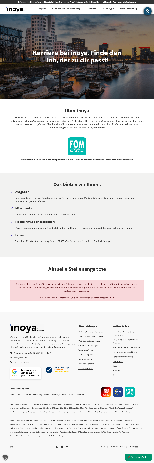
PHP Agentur (109, 428)
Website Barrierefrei (85, 432)
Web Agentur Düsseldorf (19, 404)
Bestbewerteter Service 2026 (29, 371)
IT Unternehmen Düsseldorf (61, 404)
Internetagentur (85, 359)
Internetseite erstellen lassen (59, 424)
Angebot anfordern (127, 2)
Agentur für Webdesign (18, 436)
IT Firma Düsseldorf (76, 408)
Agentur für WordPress (102, 432)
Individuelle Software (50, 436)
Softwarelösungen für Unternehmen (128, 428)
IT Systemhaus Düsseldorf (41, 408)
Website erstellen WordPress (121, 420)
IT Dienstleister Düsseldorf (48, 412)
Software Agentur (86, 354)
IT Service (91, 8)
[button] (5, 457)
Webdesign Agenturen (95, 428)
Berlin (46, 394)
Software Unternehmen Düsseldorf (110, 412)
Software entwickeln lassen (90, 336)
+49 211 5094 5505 (21, 362)
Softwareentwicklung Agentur (47, 432)
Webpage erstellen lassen (101, 424)
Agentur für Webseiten (121, 432)
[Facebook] (63, 446)
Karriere (116, 366)
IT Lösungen (108, 8)
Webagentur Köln (130, 412)
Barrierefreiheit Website (74, 420)
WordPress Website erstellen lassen (97, 420)
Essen (70, 394)
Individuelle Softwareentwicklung (22, 432)
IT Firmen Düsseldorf (60, 408)
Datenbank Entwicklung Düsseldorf (128, 404)
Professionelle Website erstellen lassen (126, 424)
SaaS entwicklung (57, 420)
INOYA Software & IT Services (124, 446)
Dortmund (79, 394)
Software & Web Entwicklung (66, 8)
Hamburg (55, 394)
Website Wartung (86, 363)
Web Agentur (44, 420)
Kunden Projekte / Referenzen (126, 347)
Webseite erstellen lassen (76, 428)
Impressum (118, 361)
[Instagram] (58, 446)
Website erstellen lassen (89, 341)
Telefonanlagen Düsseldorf (69, 412)
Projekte (42, 8)
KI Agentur (63, 436)
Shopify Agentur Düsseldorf (39, 404)
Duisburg (37, 394)
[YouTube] (68, 446)
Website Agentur (16, 424)
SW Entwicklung (34, 436)
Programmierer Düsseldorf (104, 404)
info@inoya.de (20, 357)
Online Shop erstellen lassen (91, 331)
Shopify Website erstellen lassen (35, 424)
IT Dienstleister (85, 368)
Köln (18, 394)
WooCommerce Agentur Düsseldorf (23, 412)
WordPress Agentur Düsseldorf (96, 408)
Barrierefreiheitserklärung (125, 352)
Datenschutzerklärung (123, 356)
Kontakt (116, 370)
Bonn (12, 394)
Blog (115, 375)
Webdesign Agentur (31, 420)
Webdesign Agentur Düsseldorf (120, 408)
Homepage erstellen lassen (81, 424)
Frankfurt (26, 394)
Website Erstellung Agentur (20, 428)
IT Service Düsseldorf (88, 412)
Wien (63, 394)
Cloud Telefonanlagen (88, 345)
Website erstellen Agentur (40, 428)
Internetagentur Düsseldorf (20, 408)
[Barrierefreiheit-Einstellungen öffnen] (148, 11)
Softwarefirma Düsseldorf (82, 404)
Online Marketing (128, 8)
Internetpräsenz (85, 350)
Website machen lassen (68, 432)
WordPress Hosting (59, 428)
